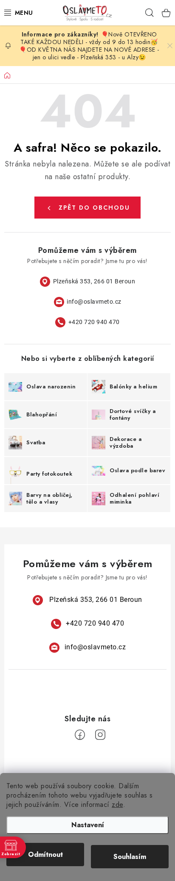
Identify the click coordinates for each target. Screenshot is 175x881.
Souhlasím (129, 857)
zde (117, 804)
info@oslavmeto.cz (94, 301)
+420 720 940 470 (94, 322)
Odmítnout (45, 854)
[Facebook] (80, 735)
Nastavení (87, 825)
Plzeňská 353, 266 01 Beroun (94, 281)
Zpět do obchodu (94, 207)
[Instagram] (100, 735)
